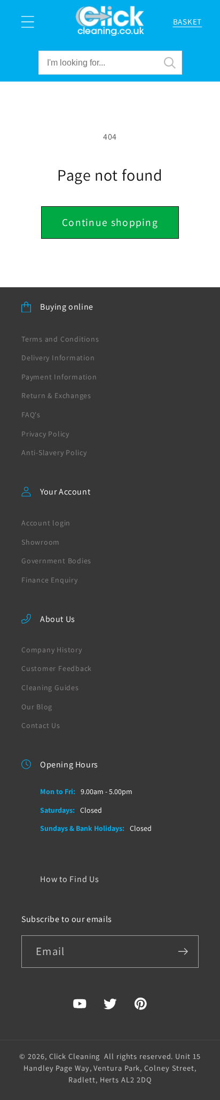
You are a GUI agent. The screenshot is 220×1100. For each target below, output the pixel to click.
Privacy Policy (45, 434)
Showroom (40, 542)
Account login (45, 523)
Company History (51, 649)
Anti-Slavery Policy (54, 452)
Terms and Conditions (60, 339)
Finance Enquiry (49, 580)
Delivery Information (58, 357)
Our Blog (36, 706)
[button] (27, 22)
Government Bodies (56, 560)
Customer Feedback (56, 668)
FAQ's (31, 414)
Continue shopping (110, 222)
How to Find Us (69, 879)
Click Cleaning (74, 1056)
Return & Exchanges (56, 395)
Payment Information (59, 377)
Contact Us (40, 725)
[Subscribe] (183, 951)
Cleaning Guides (50, 687)
